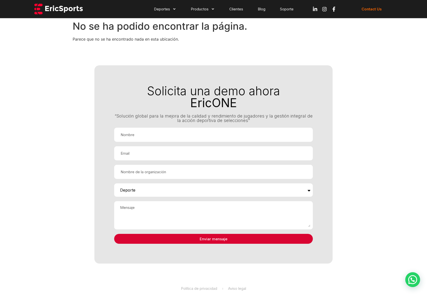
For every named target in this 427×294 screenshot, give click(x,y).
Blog (261, 9)
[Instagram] (324, 9)
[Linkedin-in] (315, 9)
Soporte (287, 9)
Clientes (236, 9)
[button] (412, 279)
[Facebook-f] (333, 9)
